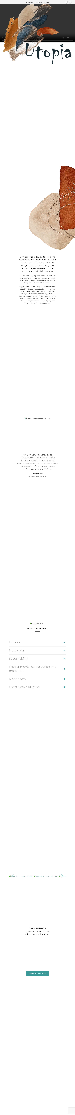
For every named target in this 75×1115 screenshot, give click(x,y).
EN (70, 2)
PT (66, 2)
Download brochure (37, 973)
